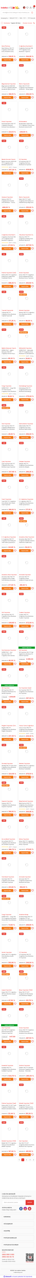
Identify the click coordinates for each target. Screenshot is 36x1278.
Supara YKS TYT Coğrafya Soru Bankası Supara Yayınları (9, 805)
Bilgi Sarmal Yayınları (9, 84)
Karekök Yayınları (7, 1065)
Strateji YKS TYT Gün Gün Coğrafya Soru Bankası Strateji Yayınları (9, 767)
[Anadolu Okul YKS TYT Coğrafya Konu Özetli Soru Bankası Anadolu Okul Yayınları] (9, 562)
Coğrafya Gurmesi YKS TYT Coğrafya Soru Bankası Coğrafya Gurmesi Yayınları (9, 238)
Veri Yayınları (6, 424)
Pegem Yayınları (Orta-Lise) (9, 726)
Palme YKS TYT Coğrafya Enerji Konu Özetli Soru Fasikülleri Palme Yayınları (9, 276)
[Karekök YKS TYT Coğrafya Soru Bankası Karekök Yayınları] (9, 1053)
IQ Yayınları (23, 159)
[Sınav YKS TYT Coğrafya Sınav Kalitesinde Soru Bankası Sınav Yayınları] (26, 260)
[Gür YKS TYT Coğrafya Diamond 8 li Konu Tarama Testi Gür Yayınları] (9, 1016)
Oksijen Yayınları (24, 461)
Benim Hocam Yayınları (9, 159)
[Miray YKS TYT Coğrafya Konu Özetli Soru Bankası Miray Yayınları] (26, 827)
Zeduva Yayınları (7, 197)
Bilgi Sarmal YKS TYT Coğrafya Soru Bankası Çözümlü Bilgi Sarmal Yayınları (26, 805)
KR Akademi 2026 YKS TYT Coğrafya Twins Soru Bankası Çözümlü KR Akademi (26, 125)
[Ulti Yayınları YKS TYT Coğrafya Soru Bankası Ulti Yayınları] (9, 600)
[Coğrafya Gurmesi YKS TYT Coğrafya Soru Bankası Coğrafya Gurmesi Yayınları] (9, 223)
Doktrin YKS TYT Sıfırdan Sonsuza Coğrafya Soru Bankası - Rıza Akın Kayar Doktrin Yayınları (26, 1069)
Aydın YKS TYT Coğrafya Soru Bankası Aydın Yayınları (9, 956)
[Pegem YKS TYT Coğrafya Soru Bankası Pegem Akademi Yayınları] (9, 713)
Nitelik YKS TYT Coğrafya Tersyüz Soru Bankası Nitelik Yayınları (9, 1144)
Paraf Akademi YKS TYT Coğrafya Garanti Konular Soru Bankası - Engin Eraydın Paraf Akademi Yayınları (9, 125)
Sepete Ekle (9, 43)
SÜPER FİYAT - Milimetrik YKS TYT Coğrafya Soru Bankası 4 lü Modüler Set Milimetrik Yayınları (26, 352)
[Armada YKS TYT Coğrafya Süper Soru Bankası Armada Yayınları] (26, 865)
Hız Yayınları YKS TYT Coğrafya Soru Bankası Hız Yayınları (26, 691)
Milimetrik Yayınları (25, 348)
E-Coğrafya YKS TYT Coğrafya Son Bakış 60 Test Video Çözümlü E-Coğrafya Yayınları (9, 540)
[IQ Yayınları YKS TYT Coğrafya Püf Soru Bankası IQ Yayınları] (26, 147)
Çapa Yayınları (7, 990)
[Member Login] (27, 7)
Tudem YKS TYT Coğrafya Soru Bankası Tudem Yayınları (26, 616)
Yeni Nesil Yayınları (8, 877)
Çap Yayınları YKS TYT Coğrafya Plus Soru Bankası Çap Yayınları (8, 465)
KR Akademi (23, 122)
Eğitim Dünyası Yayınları (9, 348)
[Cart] (34, 7)
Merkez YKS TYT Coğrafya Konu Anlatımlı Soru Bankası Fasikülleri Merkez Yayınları (26, 767)
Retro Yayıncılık (24, 84)
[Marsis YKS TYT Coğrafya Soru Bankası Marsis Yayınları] (26, 298)
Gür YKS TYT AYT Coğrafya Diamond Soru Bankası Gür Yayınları (26, 1144)
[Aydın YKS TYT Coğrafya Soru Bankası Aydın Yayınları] (9, 940)
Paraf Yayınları (7, 122)
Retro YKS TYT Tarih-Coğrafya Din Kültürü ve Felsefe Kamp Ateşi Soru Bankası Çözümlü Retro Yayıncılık (26, 200)
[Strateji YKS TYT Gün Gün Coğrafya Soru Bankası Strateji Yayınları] (9, 751)
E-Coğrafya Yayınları (26, 499)
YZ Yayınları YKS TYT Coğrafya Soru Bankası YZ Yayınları (26, 956)
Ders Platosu (6, 46)
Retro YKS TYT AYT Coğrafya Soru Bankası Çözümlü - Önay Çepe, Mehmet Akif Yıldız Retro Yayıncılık (26, 87)
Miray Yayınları (24, 839)
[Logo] (10, 7)
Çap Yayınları (6, 461)
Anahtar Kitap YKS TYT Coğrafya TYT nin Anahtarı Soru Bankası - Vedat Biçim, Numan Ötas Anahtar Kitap (26, 918)
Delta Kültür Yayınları (26, 424)
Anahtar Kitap (23, 915)
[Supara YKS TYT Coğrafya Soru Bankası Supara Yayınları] (9, 789)
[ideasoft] (8, 1276)
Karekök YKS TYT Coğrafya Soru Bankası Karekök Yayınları (9, 1069)
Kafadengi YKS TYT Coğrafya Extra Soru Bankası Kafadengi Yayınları (25, 389)
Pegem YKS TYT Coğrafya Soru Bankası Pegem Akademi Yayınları (9, 729)
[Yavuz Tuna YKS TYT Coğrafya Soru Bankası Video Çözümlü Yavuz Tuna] (26, 713)
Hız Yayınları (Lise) (25, 688)
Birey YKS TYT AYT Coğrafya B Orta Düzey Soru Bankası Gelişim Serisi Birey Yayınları (26, 993)
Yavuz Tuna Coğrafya (26, 726)
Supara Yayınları (7, 801)
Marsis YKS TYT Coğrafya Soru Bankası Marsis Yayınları (26, 314)
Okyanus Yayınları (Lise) (26, 235)
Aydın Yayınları (7, 952)
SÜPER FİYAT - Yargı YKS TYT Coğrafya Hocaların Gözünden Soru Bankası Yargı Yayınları (9, 918)
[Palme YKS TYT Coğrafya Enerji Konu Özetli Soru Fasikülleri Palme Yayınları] (9, 260)
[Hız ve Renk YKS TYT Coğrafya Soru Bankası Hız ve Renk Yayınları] (9, 827)
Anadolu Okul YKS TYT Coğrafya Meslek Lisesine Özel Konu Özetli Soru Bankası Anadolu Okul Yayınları (26, 540)
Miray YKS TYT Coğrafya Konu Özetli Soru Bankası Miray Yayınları (26, 842)
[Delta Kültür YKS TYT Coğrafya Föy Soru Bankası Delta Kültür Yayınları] (26, 411)
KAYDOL (30, 1202)
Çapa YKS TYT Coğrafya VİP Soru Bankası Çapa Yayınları (9, 993)
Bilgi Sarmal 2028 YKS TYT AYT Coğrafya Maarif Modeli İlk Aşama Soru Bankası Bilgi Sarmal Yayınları (9, 87)
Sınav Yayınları (24, 273)
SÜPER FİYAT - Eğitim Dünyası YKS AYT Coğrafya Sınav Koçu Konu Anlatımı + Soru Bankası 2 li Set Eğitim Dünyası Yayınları (8, 352)
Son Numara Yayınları (9, 650)
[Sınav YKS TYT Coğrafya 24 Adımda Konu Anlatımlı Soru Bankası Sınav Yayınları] (26, 1016)
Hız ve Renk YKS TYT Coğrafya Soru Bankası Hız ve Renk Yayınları (9, 842)
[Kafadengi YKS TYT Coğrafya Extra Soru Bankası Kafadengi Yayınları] (26, 374)
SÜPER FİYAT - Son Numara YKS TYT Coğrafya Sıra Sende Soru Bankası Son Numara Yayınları (8, 654)
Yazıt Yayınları (6, 499)
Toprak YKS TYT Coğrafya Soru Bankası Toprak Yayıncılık (9, 314)
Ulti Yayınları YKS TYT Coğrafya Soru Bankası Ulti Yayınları (9, 616)
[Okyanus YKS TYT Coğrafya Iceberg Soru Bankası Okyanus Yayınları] (26, 223)
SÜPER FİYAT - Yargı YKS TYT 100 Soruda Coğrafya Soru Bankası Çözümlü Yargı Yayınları (9, 389)
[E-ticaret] (18, 1276)
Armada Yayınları (25, 575)
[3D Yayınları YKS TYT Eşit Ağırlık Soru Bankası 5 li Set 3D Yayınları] (26, 638)
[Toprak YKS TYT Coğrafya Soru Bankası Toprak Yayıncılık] (9, 298)
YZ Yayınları (23, 952)
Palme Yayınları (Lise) (9, 273)
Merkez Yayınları (24, 763)
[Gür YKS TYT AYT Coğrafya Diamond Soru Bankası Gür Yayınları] (26, 1129)
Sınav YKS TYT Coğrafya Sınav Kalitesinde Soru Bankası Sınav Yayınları (26, 276)
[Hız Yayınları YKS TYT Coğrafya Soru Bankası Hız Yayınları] (26, 676)
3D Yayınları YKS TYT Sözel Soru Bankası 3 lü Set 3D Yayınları (9, 691)
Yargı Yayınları (6, 386)
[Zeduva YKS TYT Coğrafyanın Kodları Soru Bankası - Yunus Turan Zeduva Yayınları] (9, 185)
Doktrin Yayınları (24, 1065)
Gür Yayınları (6, 1028)
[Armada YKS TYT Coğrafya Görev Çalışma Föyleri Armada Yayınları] (26, 562)
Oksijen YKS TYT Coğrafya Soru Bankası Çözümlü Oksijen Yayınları (26, 465)
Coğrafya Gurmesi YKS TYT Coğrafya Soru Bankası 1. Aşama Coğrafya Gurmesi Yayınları (26, 49)
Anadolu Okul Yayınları (26, 537)
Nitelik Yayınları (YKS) (26, 1103)
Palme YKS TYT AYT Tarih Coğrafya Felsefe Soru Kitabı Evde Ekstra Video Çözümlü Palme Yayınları (9, 1107)
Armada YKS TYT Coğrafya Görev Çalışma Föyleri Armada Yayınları (26, 578)
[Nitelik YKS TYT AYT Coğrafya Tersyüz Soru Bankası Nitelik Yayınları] (26, 1091)
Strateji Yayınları (7, 763)
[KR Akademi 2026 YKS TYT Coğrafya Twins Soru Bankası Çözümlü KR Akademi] (26, 109)
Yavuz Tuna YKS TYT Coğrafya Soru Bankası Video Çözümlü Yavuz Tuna (26, 729)
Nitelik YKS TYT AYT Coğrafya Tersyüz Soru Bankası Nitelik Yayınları (26, 1107)
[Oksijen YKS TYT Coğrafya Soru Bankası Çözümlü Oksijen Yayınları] (26, 449)
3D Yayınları (23, 650)
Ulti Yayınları (6, 612)
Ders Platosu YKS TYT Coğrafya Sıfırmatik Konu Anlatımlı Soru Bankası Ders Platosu (8, 49)
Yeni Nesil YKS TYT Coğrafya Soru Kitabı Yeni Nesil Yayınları (8, 880)
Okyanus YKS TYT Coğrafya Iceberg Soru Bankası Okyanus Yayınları (26, 238)
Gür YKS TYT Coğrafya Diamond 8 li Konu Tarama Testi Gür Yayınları (8, 1031)
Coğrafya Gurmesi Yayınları (26, 46)
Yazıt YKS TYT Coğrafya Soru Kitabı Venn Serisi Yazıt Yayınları (9, 503)
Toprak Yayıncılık (7, 310)
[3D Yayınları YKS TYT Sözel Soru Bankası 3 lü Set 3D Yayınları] (9, 676)
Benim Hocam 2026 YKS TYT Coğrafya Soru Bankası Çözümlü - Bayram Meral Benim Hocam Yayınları (9, 163)
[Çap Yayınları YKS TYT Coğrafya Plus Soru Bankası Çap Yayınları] (9, 449)
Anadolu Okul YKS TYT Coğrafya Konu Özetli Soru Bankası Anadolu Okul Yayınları (8, 578)
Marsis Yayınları (24, 310)
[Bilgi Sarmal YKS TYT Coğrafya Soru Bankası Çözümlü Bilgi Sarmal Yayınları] (26, 789)
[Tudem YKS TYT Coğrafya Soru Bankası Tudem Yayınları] (26, 600)
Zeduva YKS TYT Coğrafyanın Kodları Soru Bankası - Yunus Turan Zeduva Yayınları (9, 200)
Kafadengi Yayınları (25, 386)
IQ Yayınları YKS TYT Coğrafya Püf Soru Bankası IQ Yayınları (25, 163)
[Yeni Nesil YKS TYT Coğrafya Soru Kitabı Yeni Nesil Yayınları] (9, 865)
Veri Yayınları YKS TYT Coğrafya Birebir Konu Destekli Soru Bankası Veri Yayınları (8, 427)
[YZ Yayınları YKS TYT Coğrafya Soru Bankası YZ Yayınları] (26, 940)
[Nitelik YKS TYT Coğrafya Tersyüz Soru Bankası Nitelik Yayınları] (9, 1129)
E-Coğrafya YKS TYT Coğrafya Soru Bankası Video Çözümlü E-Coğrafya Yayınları (26, 503)
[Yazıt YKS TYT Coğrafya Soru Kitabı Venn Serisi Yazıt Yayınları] (9, 487)
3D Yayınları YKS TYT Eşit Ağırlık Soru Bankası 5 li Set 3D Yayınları (26, 654)
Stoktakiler (7, 23)
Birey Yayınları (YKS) (25, 990)
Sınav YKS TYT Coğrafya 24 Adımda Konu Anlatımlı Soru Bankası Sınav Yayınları (26, 1031)
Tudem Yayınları (24, 612)
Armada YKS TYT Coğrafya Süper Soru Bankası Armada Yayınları (25, 880)
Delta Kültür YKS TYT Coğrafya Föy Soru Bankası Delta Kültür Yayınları (25, 427)
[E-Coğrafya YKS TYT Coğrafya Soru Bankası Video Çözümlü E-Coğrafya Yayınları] (26, 487)
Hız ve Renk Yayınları (8, 839)
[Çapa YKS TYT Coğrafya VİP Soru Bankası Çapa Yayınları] (9, 978)
